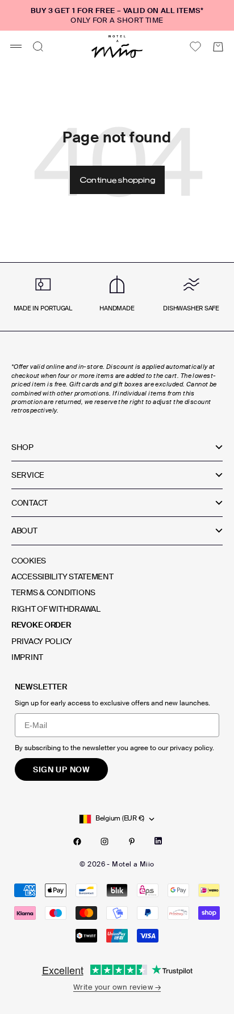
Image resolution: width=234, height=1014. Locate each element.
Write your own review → (117, 987)
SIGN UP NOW (61, 769)
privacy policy (191, 747)
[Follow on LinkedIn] (158, 841)
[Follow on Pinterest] (131, 841)
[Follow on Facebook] (77, 841)
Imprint (27, 657)
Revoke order (41, 625)
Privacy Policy (41, 641)
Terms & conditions (53, 592)
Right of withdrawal (56, 609)
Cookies (28, 561)
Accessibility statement (62, 576)
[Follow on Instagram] (104, 841)
